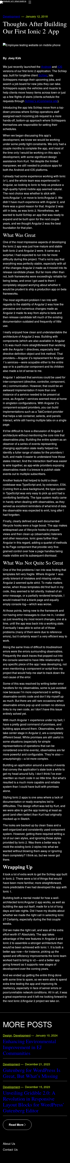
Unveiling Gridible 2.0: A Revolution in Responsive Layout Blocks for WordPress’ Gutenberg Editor (33, 1101)
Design (7, 1035)
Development (11, 16)
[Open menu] (30, 2)
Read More (16, 1125)
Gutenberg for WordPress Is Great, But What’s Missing (31, 1073)
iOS (59, 67)
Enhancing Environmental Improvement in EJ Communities (29, 1047)
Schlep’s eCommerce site (41, 101)
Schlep (42, 75)
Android (46, 67)
